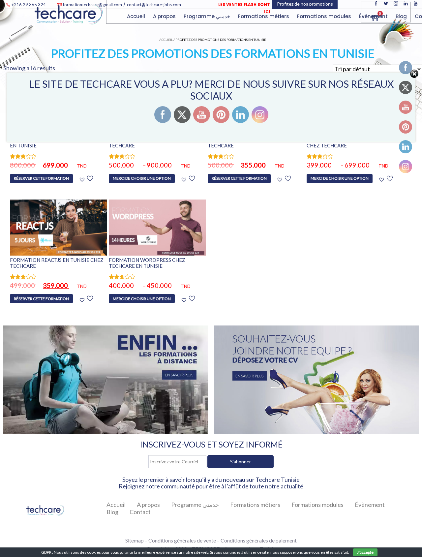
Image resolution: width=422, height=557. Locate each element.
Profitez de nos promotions (305, 21)
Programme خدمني (207, 16)
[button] (86, 179)
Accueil (136, 16)
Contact (140, 511)
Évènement (374, 16)
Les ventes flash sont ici (244, 8)
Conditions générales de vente (182, 540)
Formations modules (317, 504)
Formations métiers (264, 16)
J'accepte (365, 552)
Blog (402, 16)
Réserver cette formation (41, 178)
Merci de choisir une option (142, 178)
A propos (165, 16)
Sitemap (134, 540)
